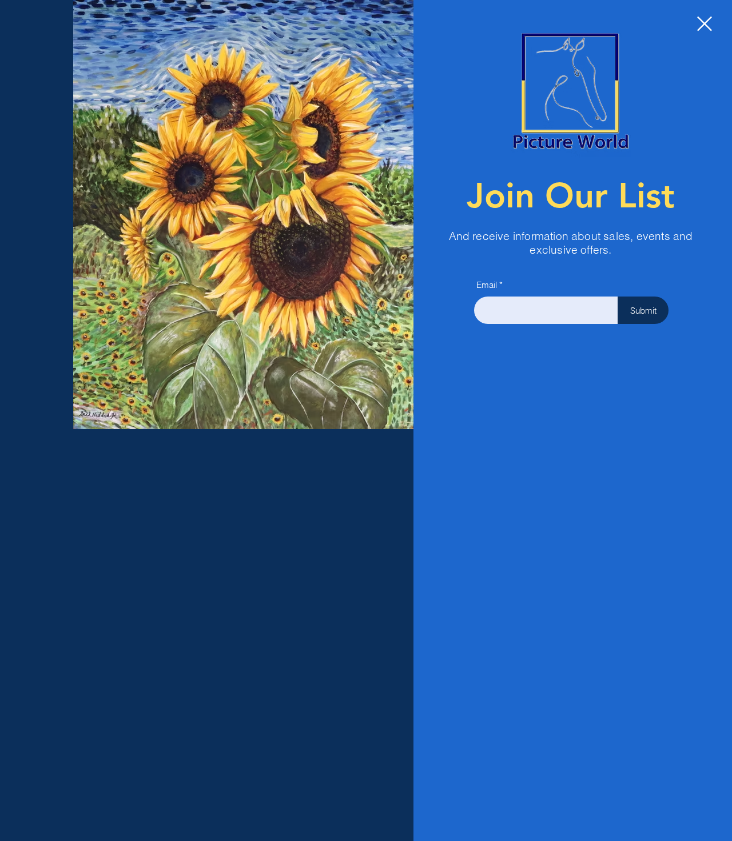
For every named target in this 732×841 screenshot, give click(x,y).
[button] (704, 24)
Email (486, 285)
